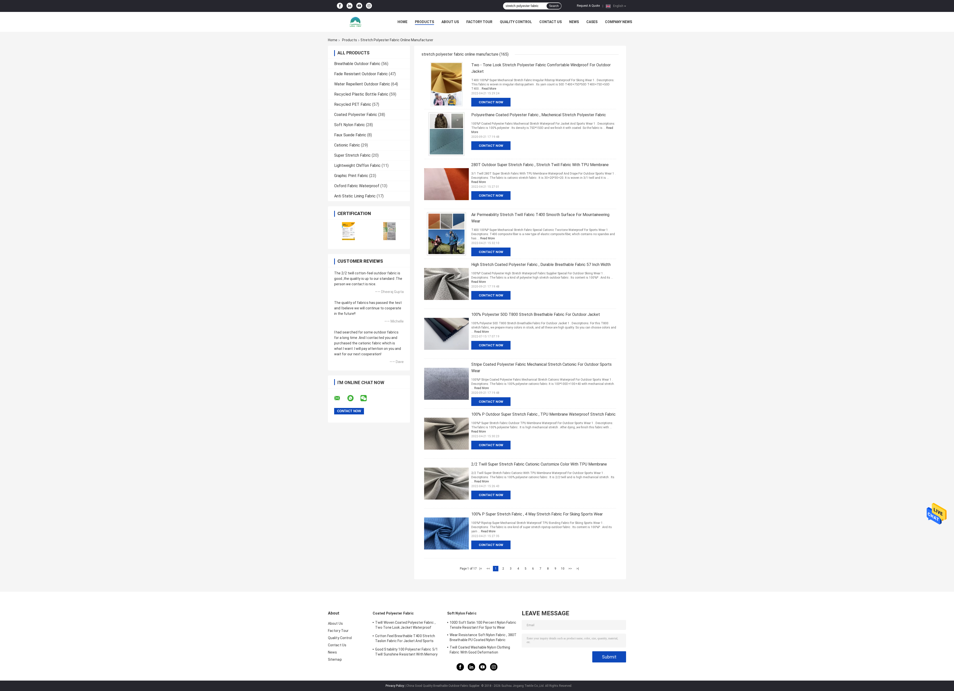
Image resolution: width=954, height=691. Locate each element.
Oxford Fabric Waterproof (356, 185)
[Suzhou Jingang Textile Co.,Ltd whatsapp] (353, 398)
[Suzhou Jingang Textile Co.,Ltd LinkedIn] (349, 6)
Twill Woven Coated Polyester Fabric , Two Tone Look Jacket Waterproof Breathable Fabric (405, 625)
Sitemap (335, 659)
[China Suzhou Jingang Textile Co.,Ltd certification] (348, 231)
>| (577, 568)
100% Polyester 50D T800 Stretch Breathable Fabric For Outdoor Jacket (535, 314)
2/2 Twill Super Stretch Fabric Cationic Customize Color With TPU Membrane (539, 464)
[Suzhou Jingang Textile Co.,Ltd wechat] (366, 398)
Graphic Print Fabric (351, 175)
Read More (489, 88)
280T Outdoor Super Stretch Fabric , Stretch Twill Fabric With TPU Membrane (540, 164)
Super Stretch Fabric (352, 155)
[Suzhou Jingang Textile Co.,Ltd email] (340, 398)
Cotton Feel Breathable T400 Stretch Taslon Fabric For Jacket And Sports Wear (405, 639)
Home (402, 22)
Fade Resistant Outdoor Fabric (361, 74)
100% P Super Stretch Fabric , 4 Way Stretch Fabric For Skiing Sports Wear (537, 514)
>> (570, 568)
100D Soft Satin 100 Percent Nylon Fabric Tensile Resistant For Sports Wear (483, 624)
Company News (618, 22)
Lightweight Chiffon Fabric (357, 165)
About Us (450, 22)
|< (480, 568)
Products (424, 22)
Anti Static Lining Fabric (355, 196)
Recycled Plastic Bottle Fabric (361, 94)
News (574, 22)
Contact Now (491, 102)
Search (554, 6)
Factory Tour (479, 22)
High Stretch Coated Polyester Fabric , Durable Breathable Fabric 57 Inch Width (541, 264)
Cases (591, 22)
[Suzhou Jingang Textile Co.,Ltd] (355, 21)
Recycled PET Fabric (352, 104)
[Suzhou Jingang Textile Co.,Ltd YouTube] (359, 6)
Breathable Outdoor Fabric (357, 63)
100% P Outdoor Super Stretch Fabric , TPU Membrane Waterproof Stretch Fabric (543, 414)
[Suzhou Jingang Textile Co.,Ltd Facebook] (339, 6)
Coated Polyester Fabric (355, 114)
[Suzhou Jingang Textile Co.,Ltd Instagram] (368, 6)
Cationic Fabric (347, 145)
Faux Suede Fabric (350, 135)
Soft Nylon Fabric (349, 124)
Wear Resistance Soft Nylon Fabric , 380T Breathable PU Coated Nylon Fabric (483, 637)
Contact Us (550, 22)
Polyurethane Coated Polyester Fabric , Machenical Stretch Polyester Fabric (538, 114)
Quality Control (516, 22)
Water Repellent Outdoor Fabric (362, 84)
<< (488, 568)
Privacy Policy (395, 686)
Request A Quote (588, 5)
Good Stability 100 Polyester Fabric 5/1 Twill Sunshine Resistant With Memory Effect (406, 652)
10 (562, 568)
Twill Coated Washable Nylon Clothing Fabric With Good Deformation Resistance (480, 650)
